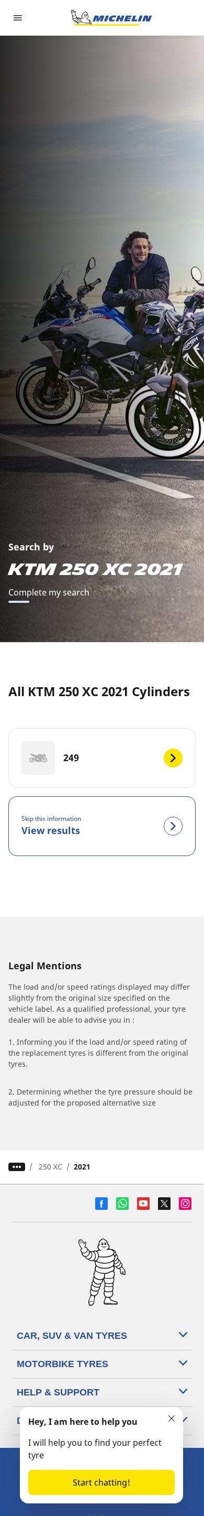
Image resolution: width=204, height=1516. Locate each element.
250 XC (50, 1167)
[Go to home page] (111, 17)
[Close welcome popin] (171, 1418)
